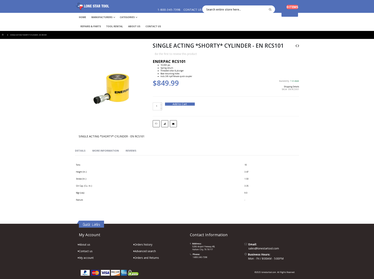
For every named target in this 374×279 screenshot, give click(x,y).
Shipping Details (291, 86)
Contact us (86, 251)
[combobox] (238, 9)
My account (86, 258)
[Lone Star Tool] (92, 6)
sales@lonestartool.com (263, 248)
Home (3, 35)
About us (84, 244)
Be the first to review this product (176, 54)
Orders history (143, 244)
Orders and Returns (146, 258)
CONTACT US (192, 9)
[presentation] (80, 150)
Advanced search (145, 251)
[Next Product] (298, 45)
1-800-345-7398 (200, 257)
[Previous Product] (296, 45)
